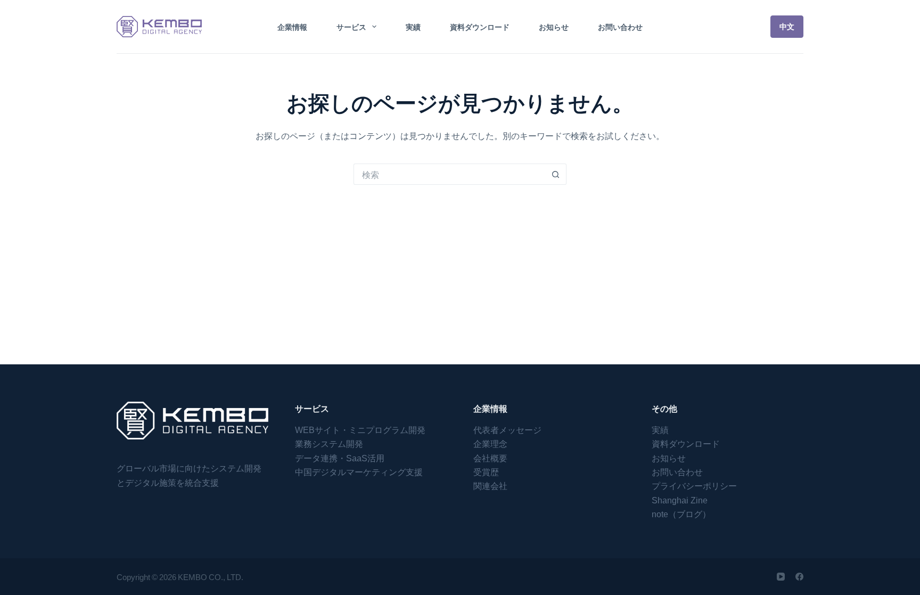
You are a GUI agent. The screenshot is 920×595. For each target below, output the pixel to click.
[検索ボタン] (555, 174)
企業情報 (292, 26)
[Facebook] (799, 577)
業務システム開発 (329, 443)
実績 (413, 26)
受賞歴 (486, 471)
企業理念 (490, 443)
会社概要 (490, 457)
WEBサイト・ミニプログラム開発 (360, 429)
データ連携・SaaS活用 (339, 457)
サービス (351, 26)
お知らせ (554, 26)
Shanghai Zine (680, 499)
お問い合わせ (620, 26)
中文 (786, 26)
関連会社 (490, 485)
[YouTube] (781, 577)
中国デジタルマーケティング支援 (359, 471)
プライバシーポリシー (694, 485)
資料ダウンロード (480, 26)
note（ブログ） (681, 513)
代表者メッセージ (507, 429)
